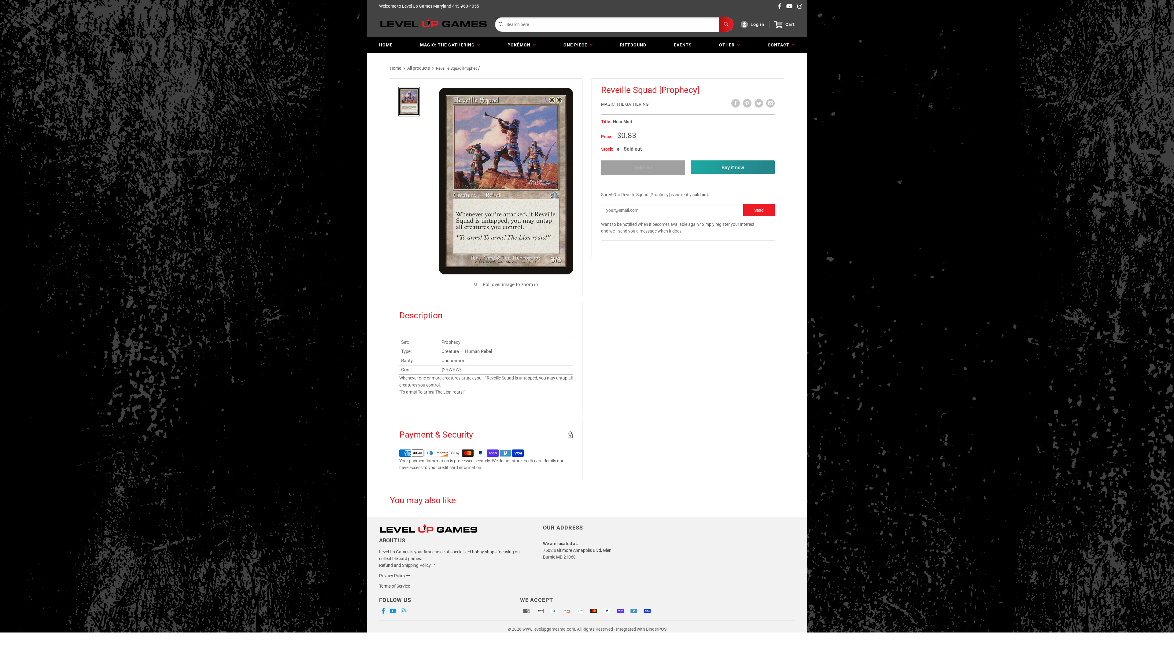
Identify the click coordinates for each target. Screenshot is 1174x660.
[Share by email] (770, 103)
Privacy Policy (392, 575)
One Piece (576, 44)
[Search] (726, 24)
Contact (780, 44)
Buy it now (733, 167)
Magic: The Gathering (448, 44)
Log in (757, 24)
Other (728, 44)
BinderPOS (656, 629)
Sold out (643, 167)
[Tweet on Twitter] (759, 103)
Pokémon (520, 44)
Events (683, 44)
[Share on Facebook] (735, 103)
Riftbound (633, 44)
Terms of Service (395, 586)
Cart (790, 24)
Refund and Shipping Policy (405, 565)
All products (418, 68)
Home (386, 44)
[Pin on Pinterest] (747, 103)
